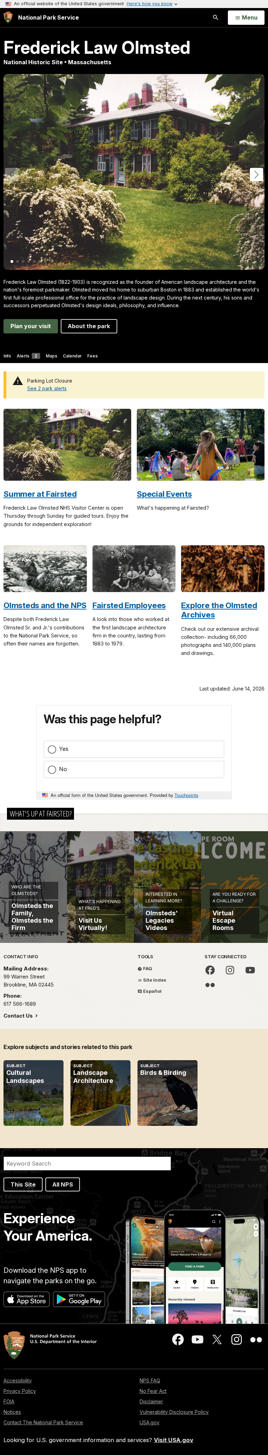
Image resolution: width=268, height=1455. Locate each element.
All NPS (62, 1184)
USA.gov (149, 1422)
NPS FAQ (150, 1380)
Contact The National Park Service (43, 1422)
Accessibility (17, 1380)
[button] (256, 174)
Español (152, 991)
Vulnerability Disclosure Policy (174, 1412)
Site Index (154, 980)
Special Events (164, 493)
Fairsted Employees (129, 605)
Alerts (27, 356)
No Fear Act (153, 1391)
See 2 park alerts (47, 388)
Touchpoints (186, 795)
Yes (63, 748)
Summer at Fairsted (40, 493)
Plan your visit (30, 326)
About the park (89, 326)
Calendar (72, 356)
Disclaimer (151, 1401)
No (63, 769)
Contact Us (18, 1015)
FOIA (8, 1401)
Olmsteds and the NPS (45, 605)
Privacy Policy (19, 1391)
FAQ (147, 968)
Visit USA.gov (173, 1439)
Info (7, 356)
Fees (92, 356)
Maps (51, 356)
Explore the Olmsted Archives (219, 609)
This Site (23, 1184)
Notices (12, 1412)
